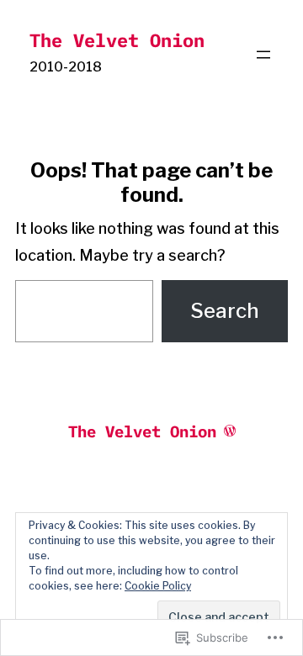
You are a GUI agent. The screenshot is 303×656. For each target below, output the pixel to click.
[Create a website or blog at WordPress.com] (230, 430)
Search (224, 311)
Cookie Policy (158, 585)
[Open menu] (263, 55)
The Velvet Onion (117, 40)
